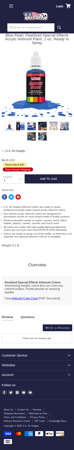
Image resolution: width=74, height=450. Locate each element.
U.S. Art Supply (15, 150)
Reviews (37, 409)
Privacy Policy (37, 417)
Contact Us (23, 409)
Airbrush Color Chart (25, 298)
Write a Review (57, 327)
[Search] (59, 27)
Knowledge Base (57, 421)
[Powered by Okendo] (11, 329)
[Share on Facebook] (4, 197)
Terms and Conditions (15, 417)
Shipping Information (14, 413)
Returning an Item (38, 413)
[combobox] (30, 27)
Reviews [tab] (7, 317)
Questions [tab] (28, 317)
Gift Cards (39, 421)
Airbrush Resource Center (17, 421)
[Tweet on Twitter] (11, 197)
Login (59, 6)
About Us (8, 409)
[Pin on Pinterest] (18, 197)
